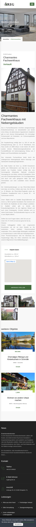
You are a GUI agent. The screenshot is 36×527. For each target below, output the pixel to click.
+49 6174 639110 (11, 469)
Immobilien (6, 39)
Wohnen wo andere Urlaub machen (18, 399)
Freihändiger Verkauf (26, 502)
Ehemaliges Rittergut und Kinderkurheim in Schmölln (18, 358)
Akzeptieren (18, 524)
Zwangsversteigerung (26, 507)
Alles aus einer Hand (9, 502)
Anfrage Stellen (18, 287)
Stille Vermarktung (8, 507)
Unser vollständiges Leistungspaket (9, 513)
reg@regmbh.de (10, 479)
